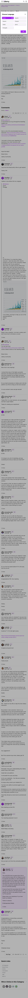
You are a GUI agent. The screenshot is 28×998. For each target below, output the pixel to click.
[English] (6, 1)
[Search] (24, 1)
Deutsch (4, 21)
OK (23, 31)
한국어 (16, 24)
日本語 (4, 24)
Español (16, 17)
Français (17, 21)
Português (5, 27)
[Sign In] (26, 1)
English (4, 17)
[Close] (25, 14)
